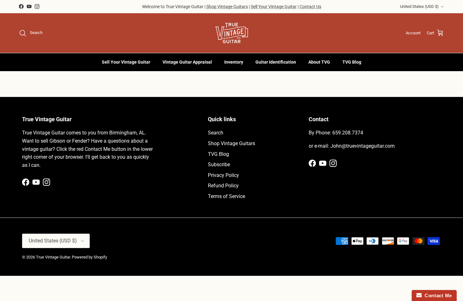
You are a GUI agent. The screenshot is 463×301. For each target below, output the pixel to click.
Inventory (233, 62)
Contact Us (310, 6)
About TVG (319, 62)
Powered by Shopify (89, 257)
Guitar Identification (275, 62)
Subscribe (219, 165)
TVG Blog (351, 62)
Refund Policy (223, 186)
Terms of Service (226, 196)
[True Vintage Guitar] (231, 33)
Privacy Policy (223, 175)
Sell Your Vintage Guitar (274, 6)
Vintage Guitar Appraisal (187, 62)
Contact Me (437, 295)
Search (215, 133)
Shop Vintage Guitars (227, 6)
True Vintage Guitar (53, 257)
